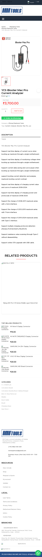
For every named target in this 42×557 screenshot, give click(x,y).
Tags (3, 139)
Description (7, 135)
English (32, 2)
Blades (3, 397)
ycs (30, 126)
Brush (3, 403)
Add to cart (18, 111)
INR (38, 1)
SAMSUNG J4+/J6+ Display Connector (23, 346)
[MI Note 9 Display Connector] (5, 329)
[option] (21, 56)
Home (3, 26)
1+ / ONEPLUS (6, 385)
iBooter (19, 126)
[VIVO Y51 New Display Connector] (5, 359)
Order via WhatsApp (13, 118)
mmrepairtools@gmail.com (17, 450)
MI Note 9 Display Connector (20, 326)
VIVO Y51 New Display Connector (21, 356)
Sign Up (9, 1)
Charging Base (6, 406)
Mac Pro (25, 126)
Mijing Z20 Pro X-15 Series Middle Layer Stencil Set (20, 303)
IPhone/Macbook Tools (9, 28)
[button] (12, 118)
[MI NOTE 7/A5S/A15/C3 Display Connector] (5, 339)
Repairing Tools (15, 26)
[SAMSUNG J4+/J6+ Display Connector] (5, 349)
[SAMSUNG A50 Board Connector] (5, 369)
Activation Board (7, 388)
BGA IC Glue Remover (9, 394)
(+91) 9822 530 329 (14, 446)
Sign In (4, 1)
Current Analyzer (10, 126)
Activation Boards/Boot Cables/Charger (14, 391)
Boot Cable (5, 400)
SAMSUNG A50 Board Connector (21, 366)
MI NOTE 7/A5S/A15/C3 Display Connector (24, 336)
